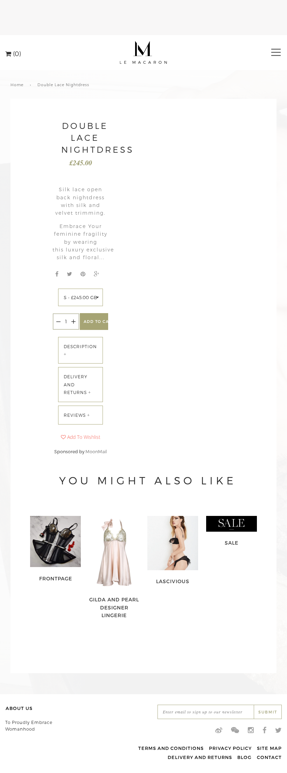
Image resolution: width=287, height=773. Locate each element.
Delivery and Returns (200, 757)
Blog (244, 757)
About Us (19, 708)
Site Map (269, 748)
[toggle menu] (276, 52)
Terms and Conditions (171, 748)
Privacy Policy (230, 748)
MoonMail (96, 451)
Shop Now (56, 579)
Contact (269, 757)
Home (16, 84)
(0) (16, 53)
